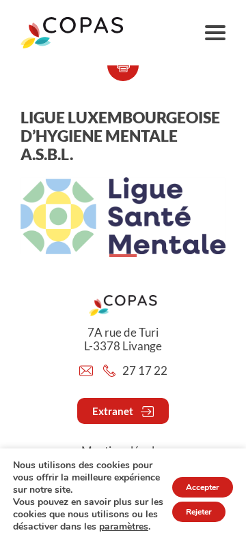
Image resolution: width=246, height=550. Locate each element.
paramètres (123, 527)
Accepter (202, 487)
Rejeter (199, 511)
